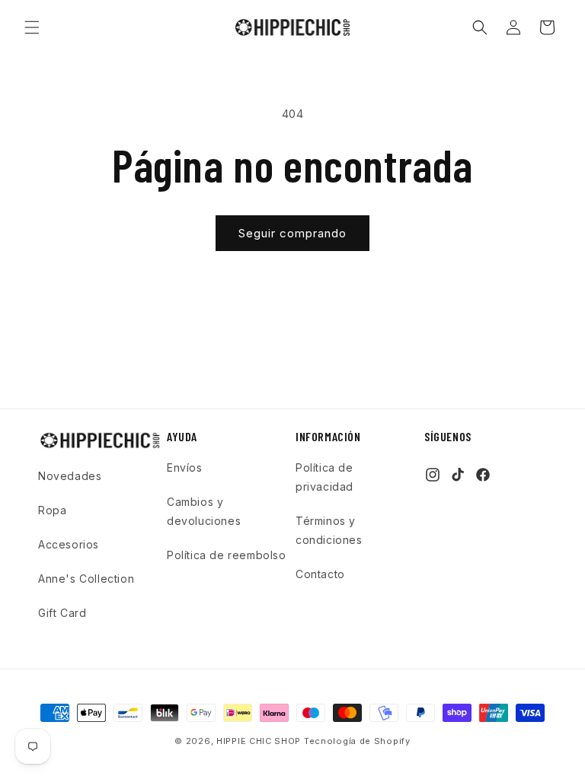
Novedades (69, 475)
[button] (32, 27)
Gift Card (62, 612)
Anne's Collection (86, 578)
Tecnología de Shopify (357, 741)
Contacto (320, 574)
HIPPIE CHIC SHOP (260, 741)
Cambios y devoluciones (204, 511)
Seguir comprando (292, 233)
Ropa (52, 510)
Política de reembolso (226, 554)
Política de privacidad (324, 477)
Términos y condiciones (329, 530)
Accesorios (68, 544)
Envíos (185, 467)
